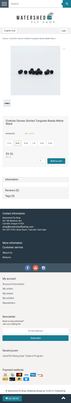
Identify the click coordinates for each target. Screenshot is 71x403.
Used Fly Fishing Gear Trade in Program (23, 356)
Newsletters (9, 303)
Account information (13, 284)
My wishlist (8, 298)
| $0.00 (13, 398)
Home (5, 38)
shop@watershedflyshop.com (18, 226)
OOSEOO (49, 391)
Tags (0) (10, 196)
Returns (7, 257)
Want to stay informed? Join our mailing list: (13, 322)
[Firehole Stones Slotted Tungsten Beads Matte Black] (35, 70)
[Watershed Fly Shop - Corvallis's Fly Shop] (35, 17)
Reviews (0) (12, 190)
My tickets (8, 293)
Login (63, 31)
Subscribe (35, 338)
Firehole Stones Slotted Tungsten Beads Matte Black (32, 38)
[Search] (67, 4)
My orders (8, 288)
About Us (7, 252)
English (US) (9, 31)
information (11, 179)
